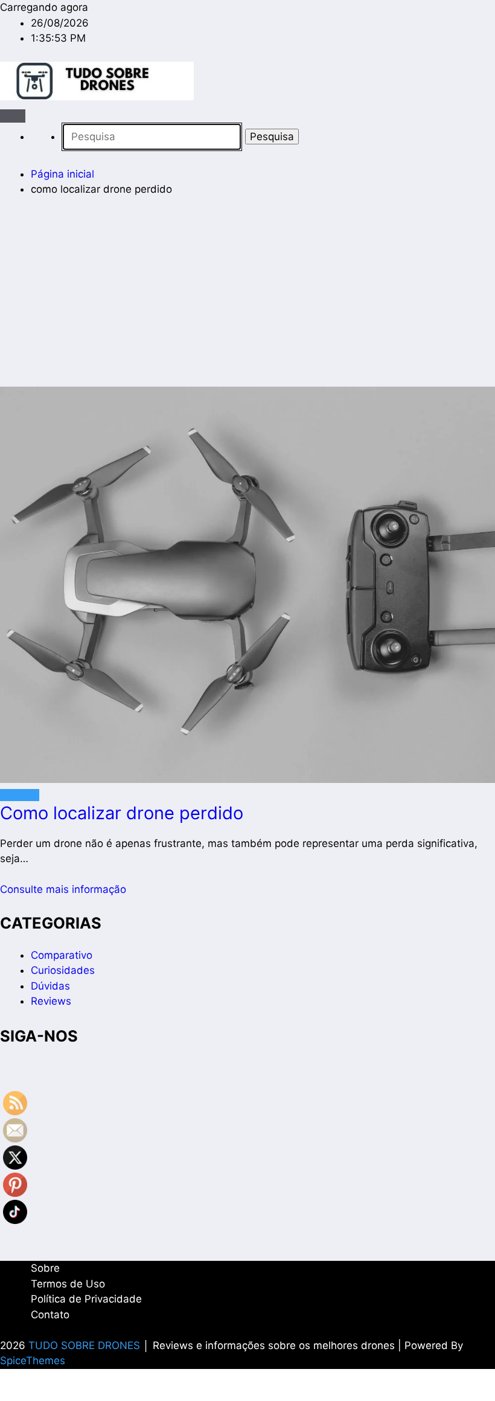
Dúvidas (19, 795)
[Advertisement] (247, 297)
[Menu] (12, 116)
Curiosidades (63, 970)
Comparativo (61, 955)
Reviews (51, 1001)
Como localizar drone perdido (121, 812)
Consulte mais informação (63, 889)
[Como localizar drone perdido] (247, 587)
